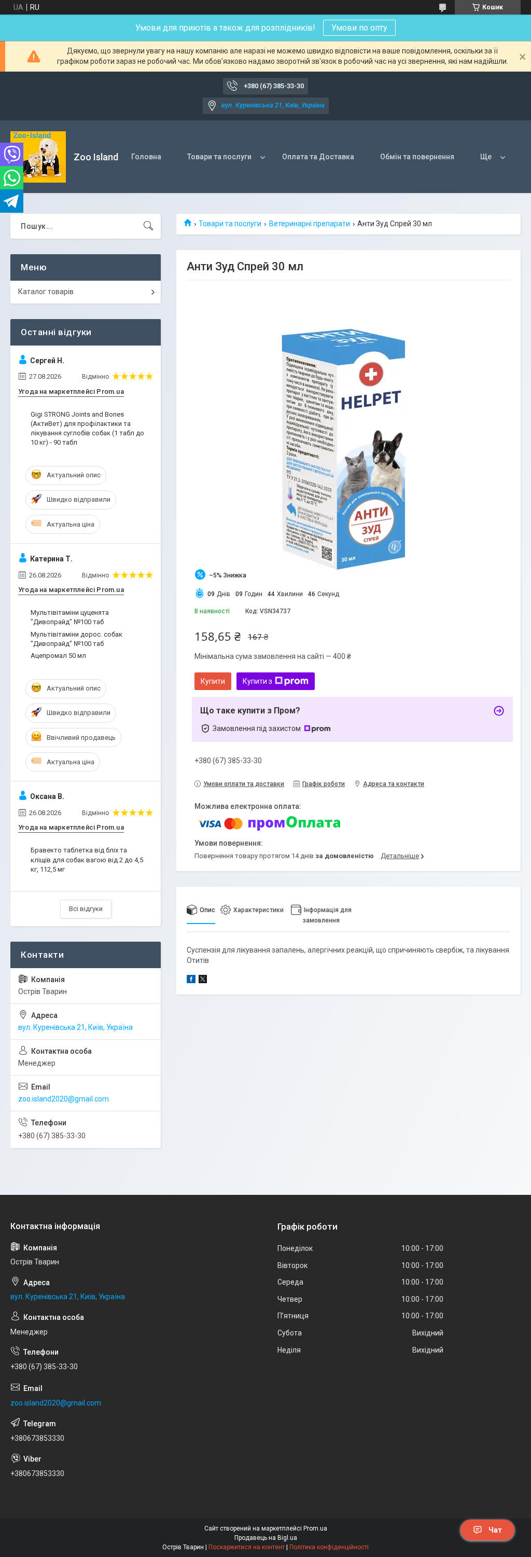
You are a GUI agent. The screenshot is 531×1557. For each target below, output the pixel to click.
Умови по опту (359, 28)
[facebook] (191, 980)
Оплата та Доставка (318, 157)
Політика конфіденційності (329, 1547)
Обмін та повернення (417, 157)
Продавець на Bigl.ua (265, 1537)
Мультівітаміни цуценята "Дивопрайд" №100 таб (70, 617)
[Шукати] (148, 226)
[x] (203, 980)
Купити (213, 681)
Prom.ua (315, 1528)
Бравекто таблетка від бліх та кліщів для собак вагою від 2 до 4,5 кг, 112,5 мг (87, 859)
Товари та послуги (219, 157)
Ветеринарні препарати (309, 223)
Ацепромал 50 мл (58, 655)
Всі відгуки (86, 909)
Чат (495, 1530)
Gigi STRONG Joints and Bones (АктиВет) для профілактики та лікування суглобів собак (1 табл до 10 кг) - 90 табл (87, 428)
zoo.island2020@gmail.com (63, 1099)
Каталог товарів (46, 291)
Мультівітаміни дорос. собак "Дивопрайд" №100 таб (76, 638)
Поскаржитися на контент (246, 1547)
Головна (146, 157)
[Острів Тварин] (38, 157)
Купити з (257, 681)
